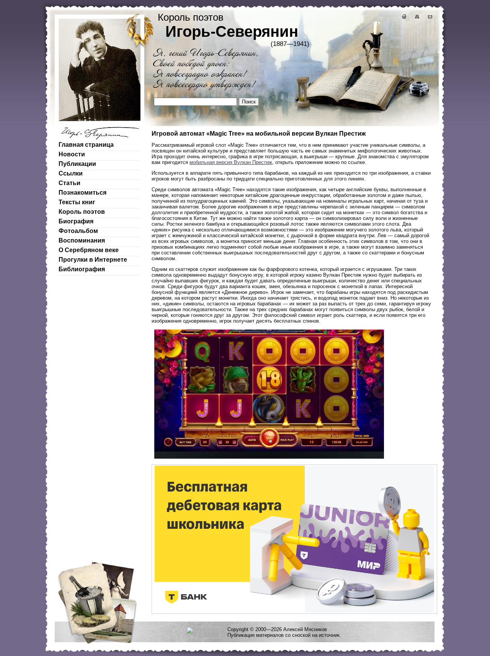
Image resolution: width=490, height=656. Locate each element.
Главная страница (86, 144)
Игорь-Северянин (231, 31)
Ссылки (71, 173)
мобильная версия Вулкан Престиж (230, 162)
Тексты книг (77, 202)
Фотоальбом (78, 231)
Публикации (77, 164)
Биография (76, 221)
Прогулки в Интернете (93, 259)
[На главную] (403, 17)
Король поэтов (82, 211)
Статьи (69, 183)
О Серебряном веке (89, 250)
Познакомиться (82, 192)
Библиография (82, 269)
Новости (72, 154)
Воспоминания (82, 240)
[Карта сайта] (416, 17)
